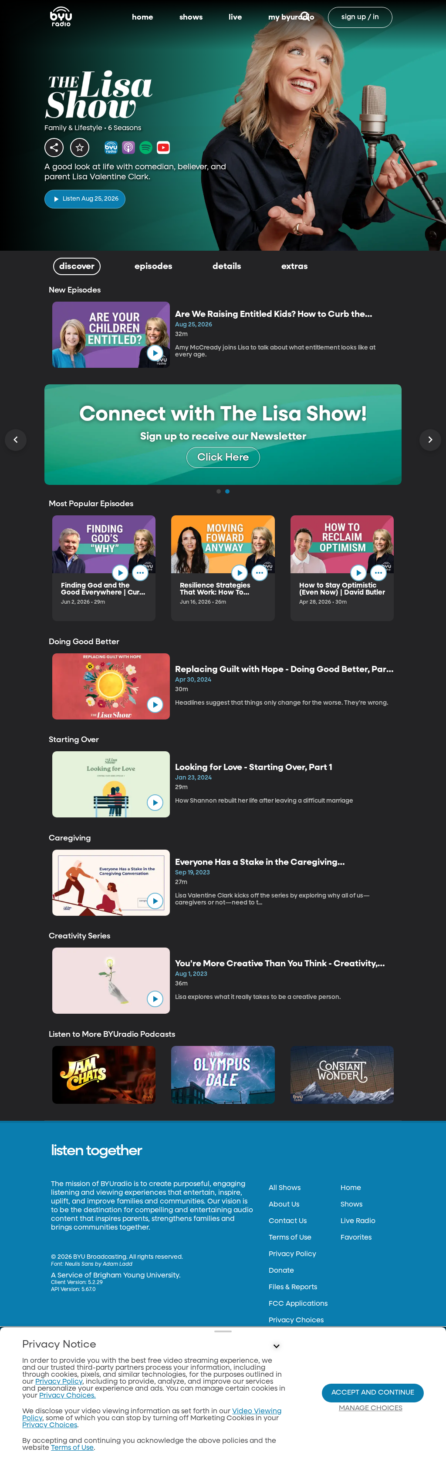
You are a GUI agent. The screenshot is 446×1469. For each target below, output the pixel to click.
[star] (79, 147)
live (235, 17)
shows (191, 17)
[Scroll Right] (430, 440)
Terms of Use (290, 1237)
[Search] (305, 17)
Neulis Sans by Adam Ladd (98, 1264)
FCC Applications (298, 1304)
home (142, 17)
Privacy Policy (292, 1254)
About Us (284, 1204)
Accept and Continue (372, 1392)
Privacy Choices (296, 1320)
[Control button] (276, 1347)
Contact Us (288, 1221)
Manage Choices (370, 1408)
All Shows (285, 1188)
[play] (155, 353)
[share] (54, 147)
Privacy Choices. (67, 1395)
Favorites (356, 1237)
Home (351, 1188)
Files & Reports (293, 1287)
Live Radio (358, 1221)
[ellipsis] (140, 573)
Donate (281, 1270)
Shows (351, 1204)
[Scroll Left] (16, 440)
